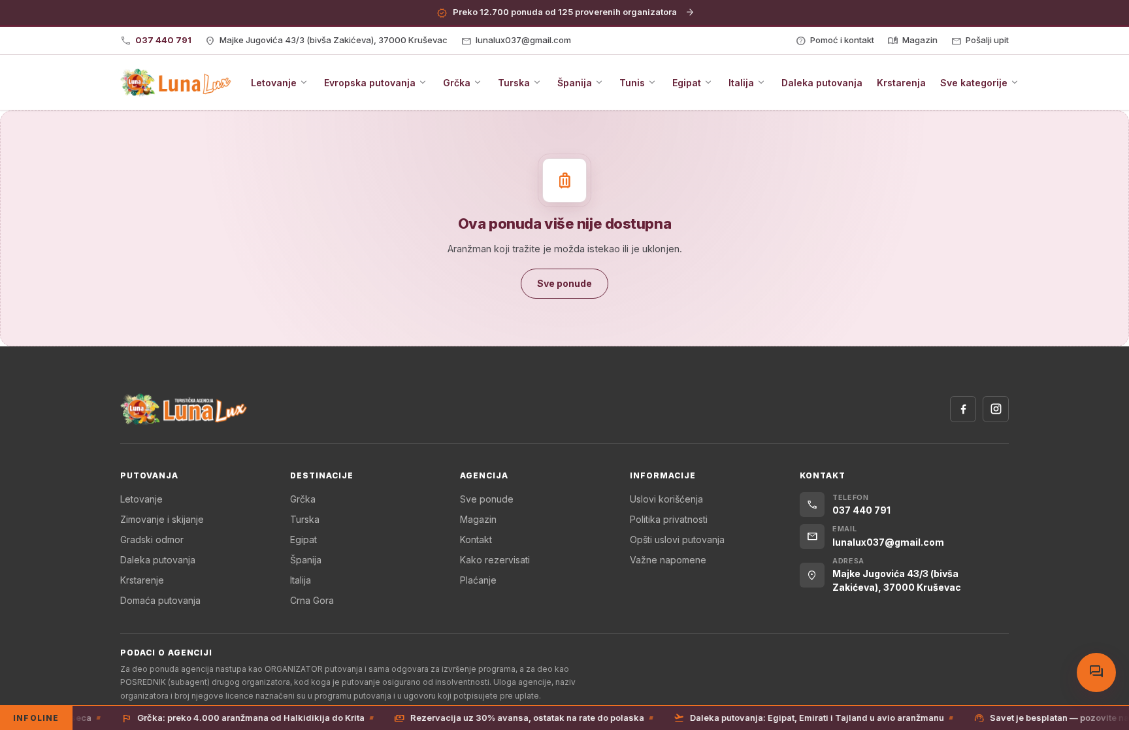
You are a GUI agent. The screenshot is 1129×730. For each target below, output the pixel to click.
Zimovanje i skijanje (162, 519)
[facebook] (963, 409)
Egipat (303, 539)
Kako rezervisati (495, 559)
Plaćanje (478, 580)
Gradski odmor (152, 539)
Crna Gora (312, 600)
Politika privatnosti (669, 519)
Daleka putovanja (157, 559)
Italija (300, 580)
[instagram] (996, 409)
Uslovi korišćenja (666, 499)
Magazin (478, 519)
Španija (305, 559)
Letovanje (141, 499)
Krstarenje (142, 580)
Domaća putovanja (160, 600)
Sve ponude (487, 499)
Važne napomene (668, 559)
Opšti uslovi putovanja (677, 539)
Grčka (303, 499)
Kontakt (476, 539)
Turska (304, 519)
